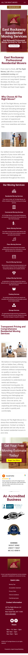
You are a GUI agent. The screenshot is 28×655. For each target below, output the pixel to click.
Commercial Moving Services (14, 212)
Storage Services (14, 310)
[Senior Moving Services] (14, 223)
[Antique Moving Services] (14, 273)
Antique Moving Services (14, 278)
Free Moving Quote (14, 598)
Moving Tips (12, 584)
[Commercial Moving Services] (14, 207)
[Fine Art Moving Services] (14, 257)
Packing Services (14, 294)
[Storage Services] (14, 305)
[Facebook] (12, 620)
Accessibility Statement (15, 588)
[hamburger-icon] (24, 2)
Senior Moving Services (14, 228)
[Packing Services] (14, 289)
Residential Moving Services (14, 196)
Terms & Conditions (14, 594)
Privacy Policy (12, 591)
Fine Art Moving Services (14, 262)
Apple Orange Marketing (17, 649)
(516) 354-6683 (10, 614)
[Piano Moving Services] (14, 239)
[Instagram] (16, 620)
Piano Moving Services (14, 244)
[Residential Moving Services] (14, 191)
